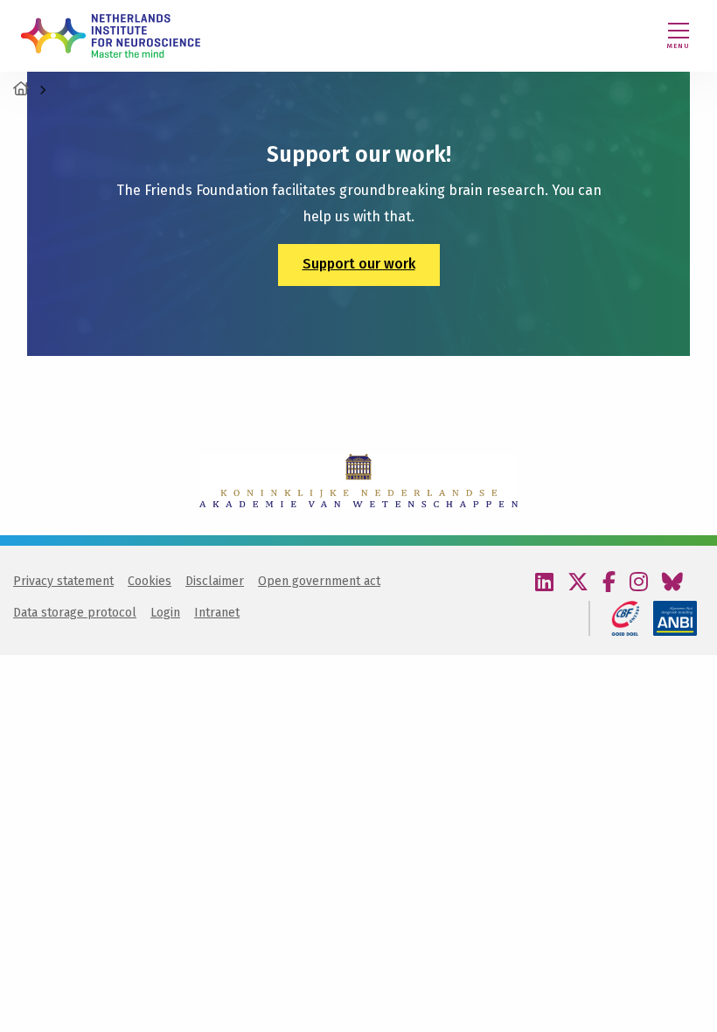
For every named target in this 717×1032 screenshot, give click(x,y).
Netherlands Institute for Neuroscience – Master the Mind (110, 36)
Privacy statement (63, 581)
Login (165, 612)
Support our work (359, 263)
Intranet (217, 612)
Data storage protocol (74, 612)
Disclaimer (214, 581)
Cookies (149, 581)
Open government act (319, 581)
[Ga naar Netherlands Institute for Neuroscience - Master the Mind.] (21, 88)
